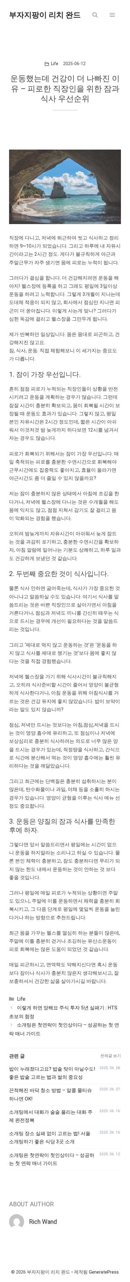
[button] (95, 15)
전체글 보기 (110, 1055)
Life (54, 63)
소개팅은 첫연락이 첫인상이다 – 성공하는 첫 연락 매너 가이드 (51, 1159)
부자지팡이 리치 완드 (45, 15)
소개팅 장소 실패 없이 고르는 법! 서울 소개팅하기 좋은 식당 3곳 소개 (49, 1137)
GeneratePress (104, 1272)
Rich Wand (43, 1221)
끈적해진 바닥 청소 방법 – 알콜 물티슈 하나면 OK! (50, 1094)
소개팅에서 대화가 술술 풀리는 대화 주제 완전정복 (51, 1116)
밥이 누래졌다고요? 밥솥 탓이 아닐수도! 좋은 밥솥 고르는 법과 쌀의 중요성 (52, 1073)
